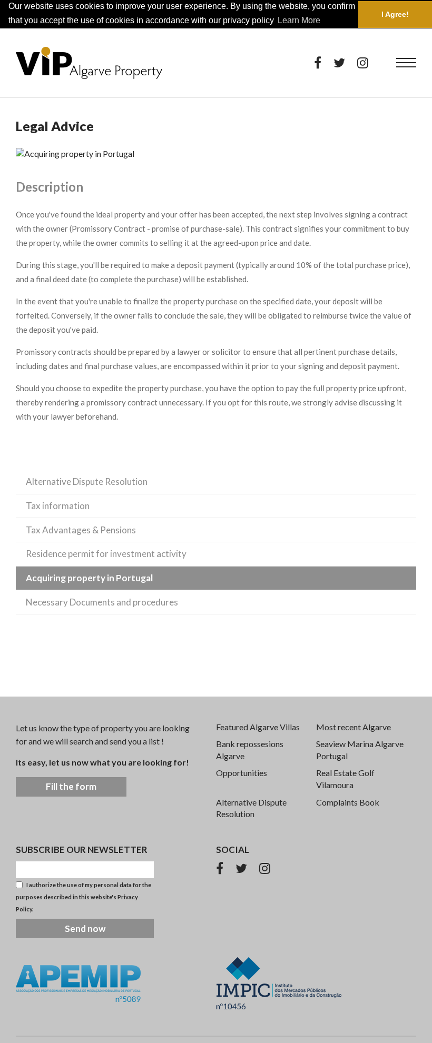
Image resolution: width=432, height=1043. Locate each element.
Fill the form (71, 786)
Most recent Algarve (353, 727)
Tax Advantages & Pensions (81, 529)
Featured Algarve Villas (258, 727)
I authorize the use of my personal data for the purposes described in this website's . (83, 896)
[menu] (406, 62)
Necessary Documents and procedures (102, 602)
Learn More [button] (299, 20)
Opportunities (241, 773)
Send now (85, 928)
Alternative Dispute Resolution (87, 481)
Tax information (58, 505)
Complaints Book (347, 802)
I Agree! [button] (395, 14)
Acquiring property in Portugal (89, 577)
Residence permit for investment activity (106, 553)
